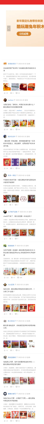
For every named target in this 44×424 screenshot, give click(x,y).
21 (19, 350)
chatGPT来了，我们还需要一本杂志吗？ (17, 216)
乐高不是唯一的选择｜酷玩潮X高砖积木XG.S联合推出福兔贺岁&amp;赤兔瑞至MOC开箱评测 (19, 252)
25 (19, 93)
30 (19, 168)
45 (19, 387)
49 (19, 129)
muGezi (19, 110)
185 (21, 277)
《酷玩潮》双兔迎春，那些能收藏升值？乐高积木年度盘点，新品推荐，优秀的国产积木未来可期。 (19, 143)
